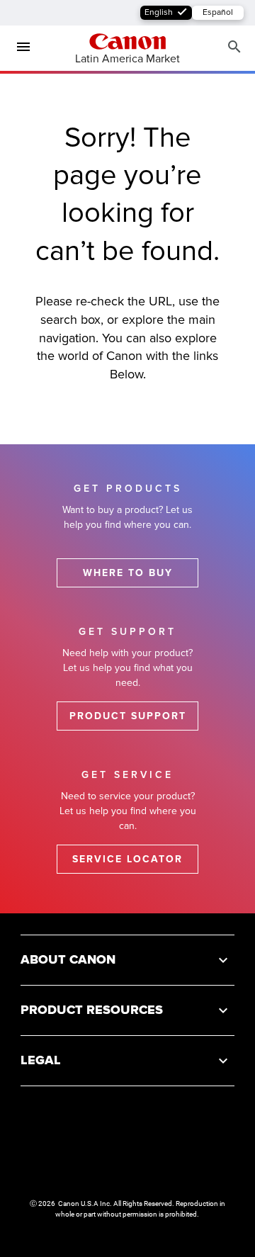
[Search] (234, 47)
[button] (127, 960)
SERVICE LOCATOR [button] (127, 859)
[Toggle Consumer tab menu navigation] (17, 47)
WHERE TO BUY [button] (128, 573)
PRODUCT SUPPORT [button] (127, 716)
